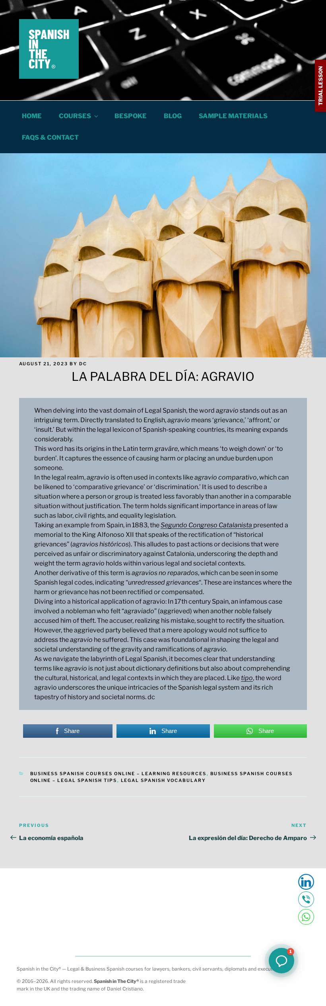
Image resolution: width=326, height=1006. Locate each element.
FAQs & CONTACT (50, 137)
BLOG (173, 116)
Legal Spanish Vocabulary (163, 780)
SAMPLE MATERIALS (233, 116)
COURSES (75, 116)
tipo (247, 678)
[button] (281, 960)
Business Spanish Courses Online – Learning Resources (118, 773)
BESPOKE (130, 116)
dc (83, 364)
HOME (32, 116)
